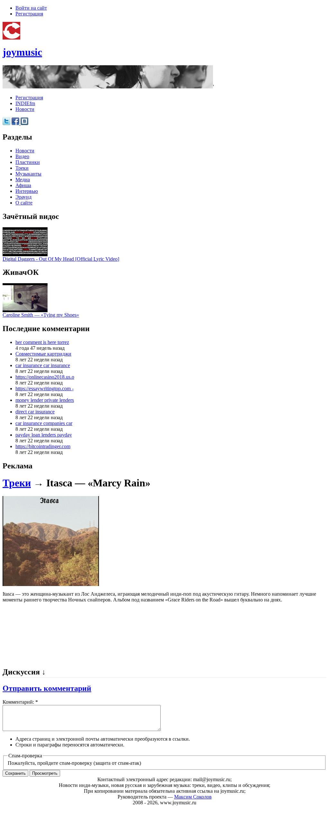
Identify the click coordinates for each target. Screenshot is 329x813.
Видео (22, 156)
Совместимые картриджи (43, 354)
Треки (22, 168)
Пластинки (27, 162)
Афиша (23, 185)
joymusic (22, 52)
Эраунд (23, 197)
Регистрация (29, 13)
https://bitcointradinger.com (42, 446)
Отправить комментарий (47, 688)
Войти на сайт (31, 8)
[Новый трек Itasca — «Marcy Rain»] (51, 584)
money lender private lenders (44, 400)
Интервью (26, 191)
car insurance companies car (43, 423)
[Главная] (11, 38)
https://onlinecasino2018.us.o (44, 377)
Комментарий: (20, 702)
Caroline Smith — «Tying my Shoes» (41, 315)
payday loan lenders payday (43, 435)
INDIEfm (25, 103)
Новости (24, 109)
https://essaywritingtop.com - (44, 388)
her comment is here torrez (42, 342)
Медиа (22, 179)
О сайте (23, 202)
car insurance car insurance (42, 365)
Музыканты (28, 173)
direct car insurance (35, 411)
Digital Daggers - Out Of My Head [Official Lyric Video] (61, 259)
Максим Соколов (193, 796)
